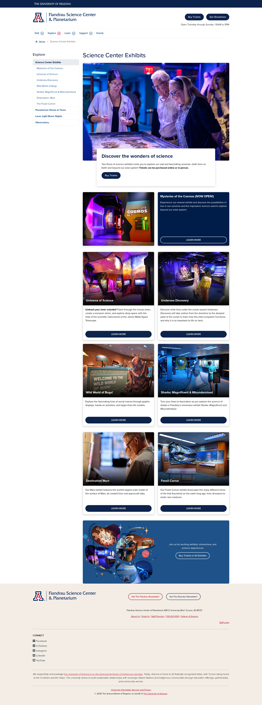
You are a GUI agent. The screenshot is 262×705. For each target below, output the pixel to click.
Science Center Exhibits (48, 62)
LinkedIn (40, 655)
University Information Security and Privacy (131, 690)
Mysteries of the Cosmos (50, 68)
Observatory (42, 122)
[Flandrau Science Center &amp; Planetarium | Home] (64, 17)
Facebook (41, 641)
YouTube (40, 660)
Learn (68, 33)
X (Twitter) (41, 645)
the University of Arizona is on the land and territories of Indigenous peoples (103, 674)
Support (83, 33)
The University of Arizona (155, 693)
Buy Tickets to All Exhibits (192, 555)
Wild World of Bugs (47, 86)
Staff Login (224, 622)
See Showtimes (218, 17)
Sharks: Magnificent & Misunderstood (56, 91)
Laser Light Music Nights (48, 116)
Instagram (41, 650)
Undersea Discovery (47, 80)
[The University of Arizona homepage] (53, 4)
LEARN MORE (193, 239)
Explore (52, 33)
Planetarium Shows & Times (50, 110)
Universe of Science (47, 74)
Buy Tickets (194, 17)
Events (100, 33)
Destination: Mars (46, 97)
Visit (37, 33)
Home (42, 41)
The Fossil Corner (46, 103)
